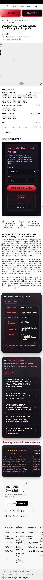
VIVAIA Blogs (9, 532)
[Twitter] (18, 511)
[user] (36, 6)
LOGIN (11, 13)
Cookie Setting (28, 574)
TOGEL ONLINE (9, 23)
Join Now (27, 37)
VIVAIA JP (8, 547)
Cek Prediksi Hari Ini (21, 188)
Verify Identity (33, 551)
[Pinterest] (14, 511)
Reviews (31, 532)
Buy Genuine (33, 543)
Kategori (10, 167)
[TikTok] (26, 511)
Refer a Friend (33, 547)
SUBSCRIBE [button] (21, 503)
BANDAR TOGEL (20, 21)
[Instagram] (10, 511)
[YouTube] (22, 511)
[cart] (40, 6)
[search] (7, 6)
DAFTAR (32, 13)
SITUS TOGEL (33, 21)
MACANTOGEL (7, 21)
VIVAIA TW (9, 551)
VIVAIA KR (8, 543)
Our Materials (21, 536)
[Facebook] (6, 511)
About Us (20, 532)
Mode (9, 176)
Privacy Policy (18, 574)
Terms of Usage (7, 574)
